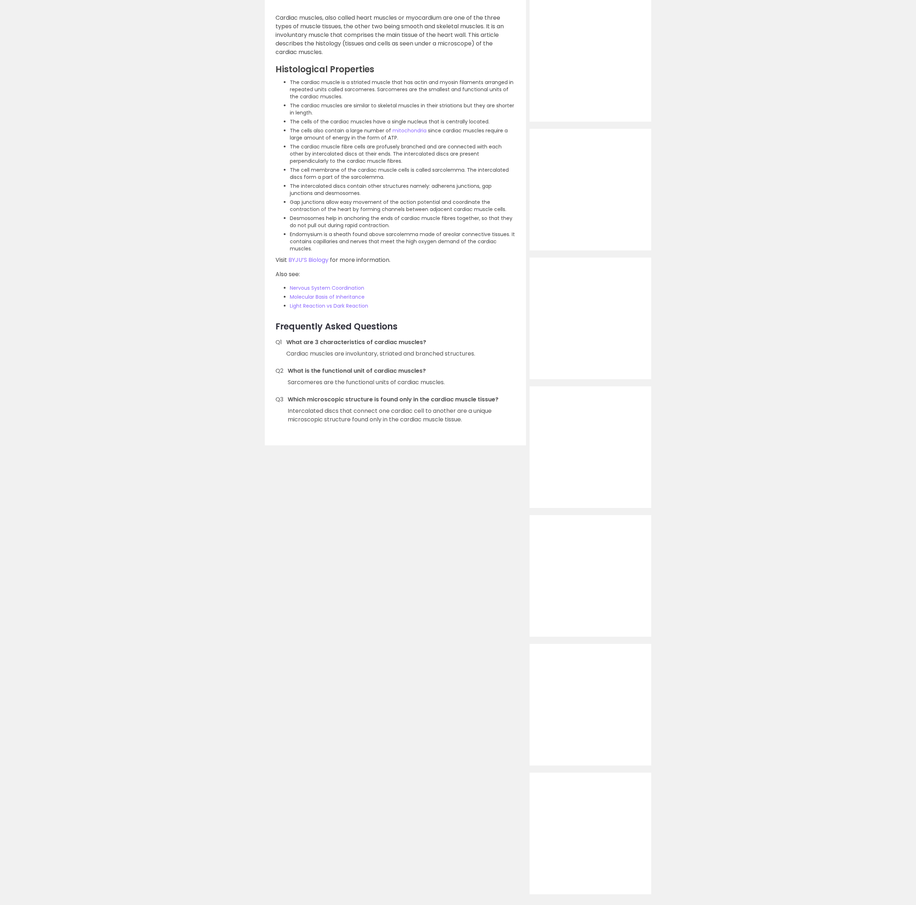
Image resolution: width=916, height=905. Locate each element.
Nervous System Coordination (327, 288)
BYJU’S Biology (308, 260)
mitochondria (410, 130)
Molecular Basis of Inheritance (327, 296)
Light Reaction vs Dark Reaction (329, 305)
